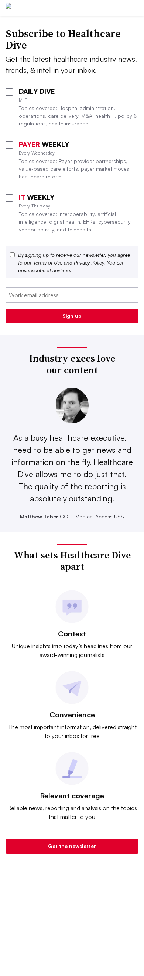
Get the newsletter (72, 846)
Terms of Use (47, 262)
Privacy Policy (89, 262)
